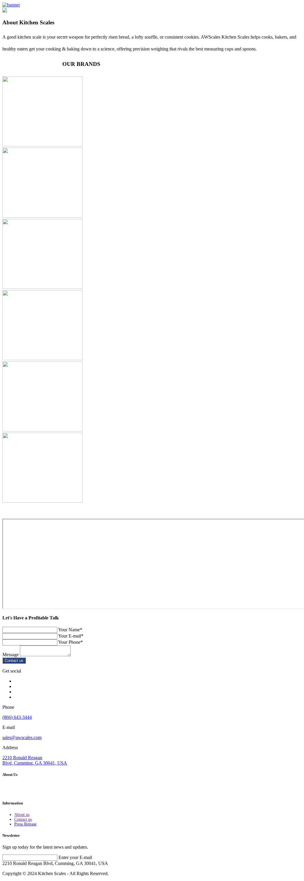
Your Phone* (70, 642)
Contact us (14, 660)
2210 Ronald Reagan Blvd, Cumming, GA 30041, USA (34, 760)
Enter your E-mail (75, 857)
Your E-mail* (70, 635)
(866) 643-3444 (17, 717)
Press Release (25, 824)
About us (21, 814)
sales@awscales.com (22, 737)
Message (10, 654)
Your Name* (70, 629)
